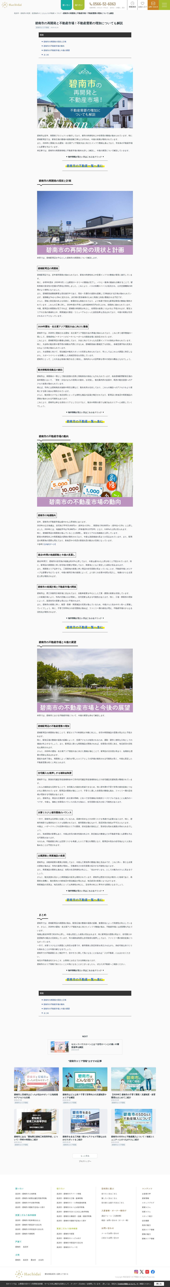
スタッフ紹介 (147, 1216)
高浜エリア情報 (148, 1229)
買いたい (66, 4)
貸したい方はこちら (109, 1198)
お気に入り (142, 6)
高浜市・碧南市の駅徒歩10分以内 (28, 1224)
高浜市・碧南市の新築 (65, 1233)
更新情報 (145, 1198)
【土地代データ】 (50, 544)
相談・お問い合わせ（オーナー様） (115, 1220)
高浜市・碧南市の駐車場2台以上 (27, 1220)
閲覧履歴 (132, 6)
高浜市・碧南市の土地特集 (25, 1193)
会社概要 (145, 1220)
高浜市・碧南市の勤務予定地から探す (30, 1207)
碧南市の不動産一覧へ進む (85, 165)
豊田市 (33, 1260)
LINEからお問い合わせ (110, 1238)
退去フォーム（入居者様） (111, 1216)
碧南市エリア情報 (42, 27)
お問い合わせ (153, 7)
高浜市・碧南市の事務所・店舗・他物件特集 (74, 1216)
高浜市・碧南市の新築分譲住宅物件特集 (31, 1198)
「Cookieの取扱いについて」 (127, 1284)
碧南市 (18, 1247)
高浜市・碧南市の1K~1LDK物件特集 (70, 1207)
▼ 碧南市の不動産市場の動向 (52, 46)
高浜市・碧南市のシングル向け (69, 1238)
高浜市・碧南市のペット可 (67, 1247)
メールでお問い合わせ (110, 1233)
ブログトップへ (85, 1161)
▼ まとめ (45, 55)
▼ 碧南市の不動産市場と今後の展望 (55, 50)
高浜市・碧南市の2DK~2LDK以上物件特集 (73, 1211)
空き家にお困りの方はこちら (112, 1202)
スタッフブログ (148, 1202)
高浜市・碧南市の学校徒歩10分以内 (29, 1229)
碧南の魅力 (146, 1234)
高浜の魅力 (146, 1225)
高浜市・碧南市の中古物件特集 (27, 1202)
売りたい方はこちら (109, 1193)
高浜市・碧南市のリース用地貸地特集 (71, 1202)
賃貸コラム (146, 1207)
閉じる (159, 1284)
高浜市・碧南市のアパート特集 (69, 1193)
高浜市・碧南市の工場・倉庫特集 (70, 1198)
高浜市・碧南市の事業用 (24, 1233)
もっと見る (85, 1156)
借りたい (79, 4)
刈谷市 (41, 1260)
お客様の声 (146, 1193)
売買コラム (146, 1211)
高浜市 (25, 1247)
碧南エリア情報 (148, 1238)
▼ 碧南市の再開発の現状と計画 (53, 42)
